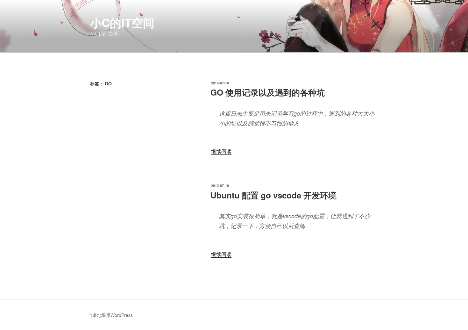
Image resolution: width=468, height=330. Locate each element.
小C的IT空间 (122, 22)
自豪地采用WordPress (110, 315)
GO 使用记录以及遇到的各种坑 (267, 92)
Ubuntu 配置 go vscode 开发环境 (273, 195)
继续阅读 (221, 151)
